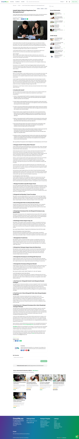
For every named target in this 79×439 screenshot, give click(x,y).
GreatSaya (12, 1)
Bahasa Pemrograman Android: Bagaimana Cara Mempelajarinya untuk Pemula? (32, 141)
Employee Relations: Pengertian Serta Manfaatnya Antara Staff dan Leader (31, 229)
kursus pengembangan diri (28, 324)
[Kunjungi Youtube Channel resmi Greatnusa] (31, 422)
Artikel (19, 5)
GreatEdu (22, 1)
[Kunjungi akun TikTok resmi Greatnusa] (33, 422)
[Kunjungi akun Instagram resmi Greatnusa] (30, 422)
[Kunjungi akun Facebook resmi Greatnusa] (27, 422)
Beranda (14, 5)
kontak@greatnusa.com (22, 334)
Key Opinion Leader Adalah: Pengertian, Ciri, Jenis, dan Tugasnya (29, 271)
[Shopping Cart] (67, 2)
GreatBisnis (17, 1)
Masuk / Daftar (74, 1)
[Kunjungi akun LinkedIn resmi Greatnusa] (28, 422)
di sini (33, 333)
